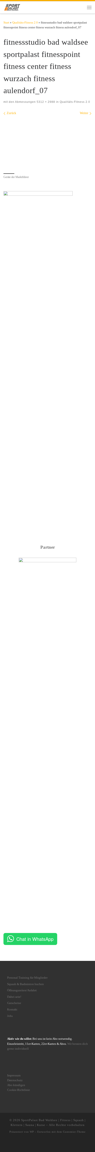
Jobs (10, 1016)
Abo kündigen (16, 1085)
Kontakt (12, 1009)
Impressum (14, 1075)
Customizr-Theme (74, 1131)
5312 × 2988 (45, 101)
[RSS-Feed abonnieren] (58, 1143)
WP (32, 1131)
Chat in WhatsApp (34, 939)
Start (6, 22)
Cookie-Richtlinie (18, 1090)
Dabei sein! (14, 996)
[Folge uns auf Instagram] (40, 1143)
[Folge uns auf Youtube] (51, 1143)
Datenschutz (15, 1080)
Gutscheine (14, 1003)
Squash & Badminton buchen (25, 984)
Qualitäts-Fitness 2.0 (25, 22)
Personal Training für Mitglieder (27, 977)
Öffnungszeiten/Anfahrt (22, 990)
